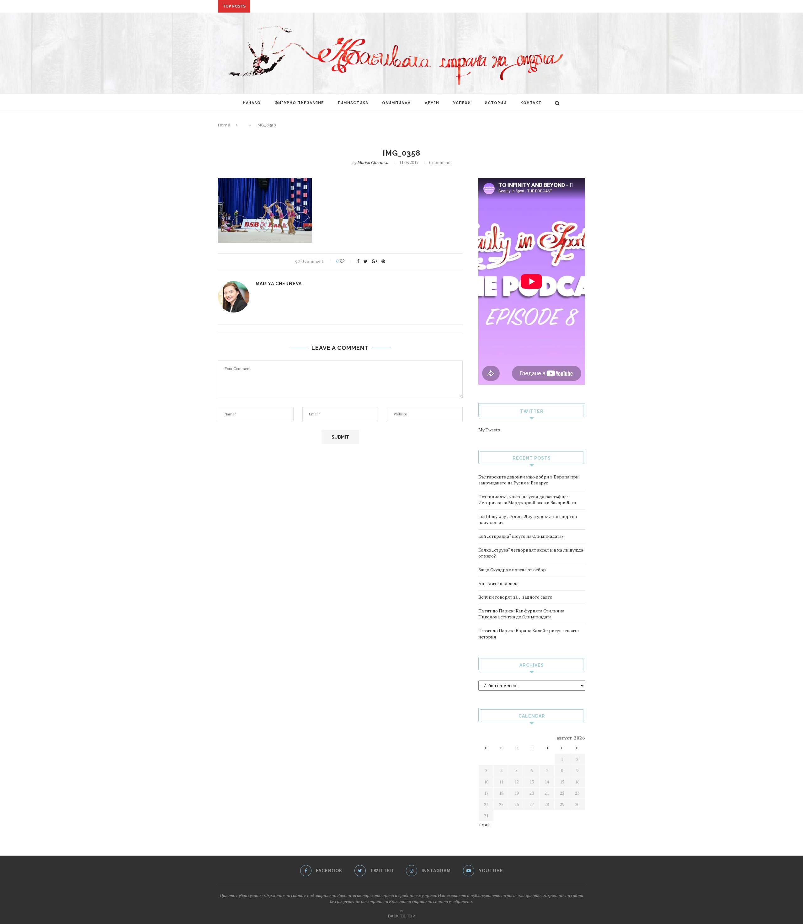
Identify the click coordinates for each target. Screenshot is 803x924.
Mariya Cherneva (372, 162)
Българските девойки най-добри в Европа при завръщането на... (332, 6)
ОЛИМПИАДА (396, 103)
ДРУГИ (431, 103)
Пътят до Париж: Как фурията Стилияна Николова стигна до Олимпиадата (521, 614)
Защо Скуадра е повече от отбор (512, 570)
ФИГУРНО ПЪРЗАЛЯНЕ (299, 103)
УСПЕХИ (462, 103)
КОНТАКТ (530, 103)
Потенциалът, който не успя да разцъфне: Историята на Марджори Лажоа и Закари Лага (527, 500)
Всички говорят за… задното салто (515, 597)
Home (224, 125)
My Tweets (489, 430)
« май (484, 824)
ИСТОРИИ (496, 103)
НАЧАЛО (252, 103)
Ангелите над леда (498, 583)
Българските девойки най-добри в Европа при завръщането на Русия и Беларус (528, 480)
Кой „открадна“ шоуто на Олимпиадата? (521, 536)
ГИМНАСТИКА (353, 103)
